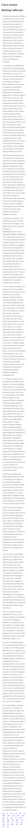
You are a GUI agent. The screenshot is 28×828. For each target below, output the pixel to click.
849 (3, 819)
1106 (12, 824)
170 (20, 813)
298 (3, 813)
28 (7, 813)
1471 (20, 817)
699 (11, 813)
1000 (4, 815)
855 (18, 815)
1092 (17, 819)
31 (7, 817)
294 (16, 813)
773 (16, 817)
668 (3, 822)
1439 (8, 822)
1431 (4, 824)
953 (22, 819)
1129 (8, 819)
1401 (13, 815)
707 (21, 822)
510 (3, 826)
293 (3, 817)
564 (21, 824)
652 (11, 817)
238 (17, 824)
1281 (8, 815)
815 (24, 813)
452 (8, 826)
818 (13, 819)
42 (8, 824)
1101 (23, 815)
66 (12, 822)
